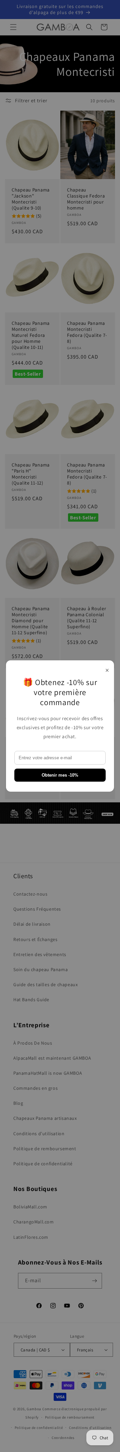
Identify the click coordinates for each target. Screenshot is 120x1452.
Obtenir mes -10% (60, 775)
